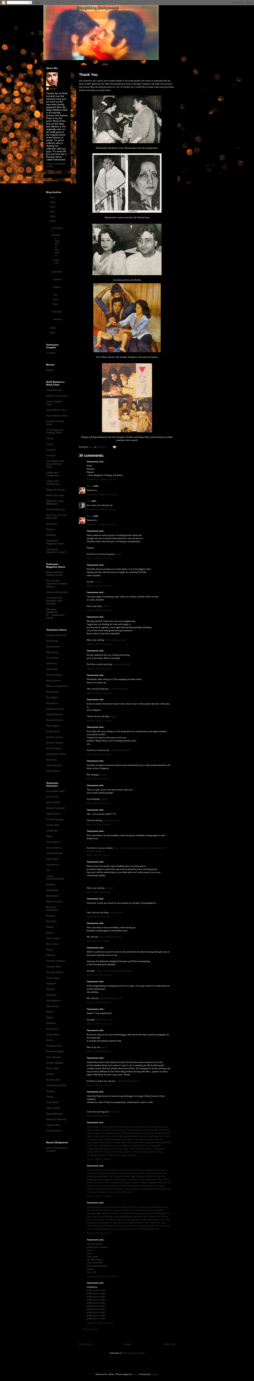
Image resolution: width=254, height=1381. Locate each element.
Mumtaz (50, 915)
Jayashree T (53, 864)
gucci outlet (101, 1126)
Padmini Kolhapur (55, 960)
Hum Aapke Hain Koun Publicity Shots (55, 464)
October (57, 279)
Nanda (49, 927)
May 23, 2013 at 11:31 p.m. (100, 1085)
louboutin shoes (100, 1151)
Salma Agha (52, 1034)
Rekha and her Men (57, 592)
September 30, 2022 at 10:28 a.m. (102, 1276)
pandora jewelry (159, 1207)
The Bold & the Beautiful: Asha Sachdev (54, 600)
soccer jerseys (114, 1179)
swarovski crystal (134, 1225)
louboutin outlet (113, 1145)
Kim (48, 870)
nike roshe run (141, 1142)
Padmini (50, 955)
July (55, 294)
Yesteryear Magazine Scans (55, 542)
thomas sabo (154, 1228)
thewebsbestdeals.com (120, 750)
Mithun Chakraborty (57, 686)
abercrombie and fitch (107, 1176)
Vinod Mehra (53, 771)
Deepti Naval (53, 813)
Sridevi (50, 1074)
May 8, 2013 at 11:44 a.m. (99, 824)
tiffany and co (127, 1142)
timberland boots (151, 1188)
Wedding (51, 535)
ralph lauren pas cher (133, 1126)
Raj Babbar (52, 697)
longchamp (122, 1148)
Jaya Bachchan (54, 853)
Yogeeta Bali (53, 1124)
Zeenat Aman (53, 1130)
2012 (53, 206)
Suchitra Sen (53, 1079)
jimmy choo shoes (160, 1179)
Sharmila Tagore (55, 1051)
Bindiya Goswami (55, 808)
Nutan (49, 949)
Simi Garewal (53, 1057)
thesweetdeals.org (119, 688)
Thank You (55, 261)
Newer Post (85, 1344)
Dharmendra (53, 646)
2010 (53, 216)
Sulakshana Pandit (56, 1085)
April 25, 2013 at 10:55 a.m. (100, 586)
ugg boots (152, 1133)
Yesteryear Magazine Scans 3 (56, 551)
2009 (53, 221)
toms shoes (142, 1228)
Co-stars (50, 352)
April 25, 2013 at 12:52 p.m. (100, 644)
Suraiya (50, 1091)
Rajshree (51, 983)
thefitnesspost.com (104, 1019)
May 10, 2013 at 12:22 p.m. (100, 975)
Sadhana (51, 1023)
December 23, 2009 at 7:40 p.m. (101, 509)
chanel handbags (161, 1129)
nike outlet (92, 1133)
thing (104, 1047)
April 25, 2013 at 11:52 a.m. (100, 610)
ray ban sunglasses (152, 1126)
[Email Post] (114, 447)
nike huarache (128, 1173)
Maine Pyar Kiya (55, 495)
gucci (120, 1176)
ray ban (131, 1182)
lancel (107, 1173)
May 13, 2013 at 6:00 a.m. (99, 1002)
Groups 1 (51, 449)
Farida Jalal (52, 824)
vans (126, 1170)
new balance (136, 1188)
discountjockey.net (121, 664)
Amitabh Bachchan (56, 635)
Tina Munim (52, 1102)
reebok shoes (93, 1182)
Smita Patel (52, 1068)
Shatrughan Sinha (56, 754)
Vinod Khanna (54, 765)
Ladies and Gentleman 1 (53, 474)
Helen (49, 836)
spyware (103, 774)
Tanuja (49, 1096)
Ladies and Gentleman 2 (53, 482)
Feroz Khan (52, 657)
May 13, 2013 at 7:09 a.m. (99, 1023)
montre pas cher (124, 1222)
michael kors (147, 1129)
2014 (53, 197)
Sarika (49, 1040)
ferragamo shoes (154, 1182)
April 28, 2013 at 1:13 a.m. (99, 720)
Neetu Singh (53, 938)
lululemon (165, 1188)
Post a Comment (90, 1329)
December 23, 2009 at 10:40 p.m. (102, 524)
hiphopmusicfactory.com (111, 998)
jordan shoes (155, 1142)
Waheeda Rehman (56, 1119)
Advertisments (54, 390)
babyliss (131, 1185)
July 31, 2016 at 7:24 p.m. (99, 1196)
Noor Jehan (52, 944)
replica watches (115, 1126)
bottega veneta (143, 1179)
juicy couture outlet (116, 1210)
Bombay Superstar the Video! (56, 245)
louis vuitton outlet (96, 1145)
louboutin (104, 1136)
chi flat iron (117, 1170)
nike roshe (96, 1185)
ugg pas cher (108, 1228)
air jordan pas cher (145, 1145)
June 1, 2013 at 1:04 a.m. (98, 1115)
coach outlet (164, 1219)
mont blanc (105, 1182)
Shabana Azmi (54, 1045)
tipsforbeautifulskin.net (129, 1081)
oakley (90, 1188)
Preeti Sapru (53, 977)
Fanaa (49, 444)
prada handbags (135, 1136)
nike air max (163, 1133)
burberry (166, 1142)
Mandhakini (52, 895)
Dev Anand (52, 640)
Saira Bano (52, 1028)
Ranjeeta (51, 994)
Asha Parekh (53, 802)
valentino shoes (122, 1188)
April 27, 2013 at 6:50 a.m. (99, 668)
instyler (97, 1188)
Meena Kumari (54, 901)
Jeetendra (51, 663)
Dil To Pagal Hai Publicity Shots (54, 431)
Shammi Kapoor (55, 742)
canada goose (156, 1210)
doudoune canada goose (139, 1207)
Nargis (49, 932)
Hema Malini (53, 842)
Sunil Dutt (51, 759)
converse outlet (143, 1173)
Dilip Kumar (52, 652)
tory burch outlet (112, 1142)
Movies (50, 370)
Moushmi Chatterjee (52, 908)
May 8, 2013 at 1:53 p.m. (98, 855)
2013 (53, 202)
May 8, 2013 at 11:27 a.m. (99, 803)
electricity (115, 1111)
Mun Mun (51, 921)
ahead (110, 888)
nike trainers (127, 1192)
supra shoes (100, 1207)
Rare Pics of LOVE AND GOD (56, 516)
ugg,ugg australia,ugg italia (144, 1219)
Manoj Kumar (53, 680)
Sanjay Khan (53, 731)
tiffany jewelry (129, 1145)
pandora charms (132, 1213)
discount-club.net (111, 820)
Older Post (169, 1344)
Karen (90, 486)
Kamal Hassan (54, 674)
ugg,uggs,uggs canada (97, 1213)
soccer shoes (141, 1185)
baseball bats (108, 1188)
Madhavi (50, 884)
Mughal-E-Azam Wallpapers (55, 502)
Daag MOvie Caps (56, 409)
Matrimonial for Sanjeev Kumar (54, 573)
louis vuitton (153, 1148)
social (118, 554)
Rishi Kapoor (53, 725)
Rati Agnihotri (53, 1000)
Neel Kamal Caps (55, 509)
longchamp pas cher (107, 1148)
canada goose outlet (150, 1213)
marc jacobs (100, 1210)
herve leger (141, 1182)
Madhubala (52, 890)
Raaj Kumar (52, 691)
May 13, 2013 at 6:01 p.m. (99, 1051)
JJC (89, 501)
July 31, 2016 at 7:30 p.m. (99, 1233)
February (57, 311)
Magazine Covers (55, 489)
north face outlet (119, 1182)
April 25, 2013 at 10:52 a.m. (100, 558)
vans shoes (157, 1173)
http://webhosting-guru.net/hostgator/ (115, 970)
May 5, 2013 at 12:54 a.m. (99, 754)
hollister (90, 1170)
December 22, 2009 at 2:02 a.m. (101, 479)
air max (142, 1133)
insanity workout (103, 1170)
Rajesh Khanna (54, 714)
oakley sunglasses (113, 1129)
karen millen (121, 1207)
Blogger (154, 1374)
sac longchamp (150, 1136)
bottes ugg (111, 1222)
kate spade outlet (101, 1139)
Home (127, 1344)
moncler (90, 1207)
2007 (53, 332)
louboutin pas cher (149, 1139)
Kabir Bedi (51, 669)
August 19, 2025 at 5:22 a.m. (100, 1322)
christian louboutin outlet (135, 1151)
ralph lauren (154, 1170)
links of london (107, 1219)
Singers (50, 529)
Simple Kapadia (54, 1062)
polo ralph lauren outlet (127, 1133)
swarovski (91, 1225)
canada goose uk (116, 1213)
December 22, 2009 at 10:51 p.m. (102, 494)
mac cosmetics (129, 1179)
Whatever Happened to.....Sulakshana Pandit (55, 613)
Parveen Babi (53, 966)
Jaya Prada (52, 858)
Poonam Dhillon (54, 972)
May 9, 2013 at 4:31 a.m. (98, 916)
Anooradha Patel (55, 791)
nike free (91, 1126)
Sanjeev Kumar (54, 737)
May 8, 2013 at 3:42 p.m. (98, 892)
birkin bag (129, 1176)
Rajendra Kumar (55, 708)
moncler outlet (133, 1210)
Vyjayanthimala (54, 1113)
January (57, 319)
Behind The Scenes (57, 395)
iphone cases (98, 1173)
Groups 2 (51, 455)
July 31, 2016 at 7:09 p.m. (99, 1159)
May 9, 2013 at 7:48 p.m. (98, 941)
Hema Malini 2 (54, 847)
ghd (162, 1185)
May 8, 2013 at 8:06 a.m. (98, 778)
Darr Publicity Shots (57, 415)
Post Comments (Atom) (133, 1353)
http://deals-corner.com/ (110, 936)
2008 (53, 328)
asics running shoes (139, 1170)
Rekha (49, 1011)
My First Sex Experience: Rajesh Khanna (56, 583)
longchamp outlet (118, 1139)
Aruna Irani (52, 796)
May (55, 304)
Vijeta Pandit (53, 1108)
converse (91, 1192)
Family (49, 438)
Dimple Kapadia (54, 819)
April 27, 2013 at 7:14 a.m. (99, 693)
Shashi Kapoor (54, 748)
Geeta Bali (52, 830)
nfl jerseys (116, 1173)
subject (105, 799)
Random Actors (54, 720)
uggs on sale (92, 1136)
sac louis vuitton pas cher (153, 1222)
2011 (53, 211)
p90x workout (119, 1185)
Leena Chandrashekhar (55, 877)
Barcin (135, 1374)
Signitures (51, 523)
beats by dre (154, 1185)
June (56, 299)
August (56, 286)
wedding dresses (151, 1176)
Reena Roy (52, 1006)
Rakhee (50, 989)
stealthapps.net (116, 912)
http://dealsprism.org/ (116, 640)
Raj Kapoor (52, 703)
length (113, 716)
